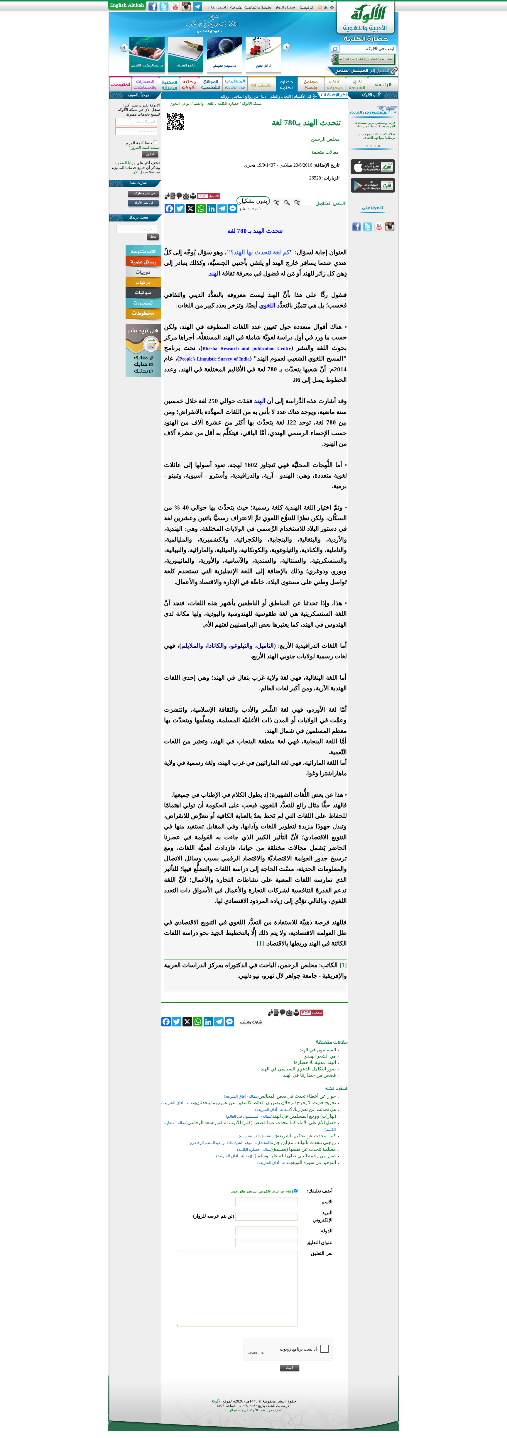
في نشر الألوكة (143, 202)
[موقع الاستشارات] (262, 84)
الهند (214, 273)
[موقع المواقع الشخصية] (211, 84)
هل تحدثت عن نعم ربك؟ (313, 1109)
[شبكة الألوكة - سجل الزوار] (285, 9)
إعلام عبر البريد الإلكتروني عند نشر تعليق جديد (262, 1191)
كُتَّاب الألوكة (371, 95)
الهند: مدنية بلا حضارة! (315, 1062)
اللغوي (267, 305)
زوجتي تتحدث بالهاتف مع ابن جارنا (303, 1142)
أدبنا (264, 96)
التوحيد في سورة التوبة (314, 1162)
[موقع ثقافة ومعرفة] (335, 84)
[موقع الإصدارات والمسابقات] (145, 84)
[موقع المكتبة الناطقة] (169, 84)
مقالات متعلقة (325, 152)
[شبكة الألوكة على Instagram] (186, 6)
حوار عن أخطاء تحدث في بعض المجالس (297, 1096)
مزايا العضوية (125, 163)
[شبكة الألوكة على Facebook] (153, 6)
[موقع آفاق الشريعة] (357, 84)
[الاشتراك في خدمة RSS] (320, 9)
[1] (260, 943)
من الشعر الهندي (319, 1055)
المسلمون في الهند (318, 1049)
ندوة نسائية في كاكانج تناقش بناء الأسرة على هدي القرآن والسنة (373, 124)
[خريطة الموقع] (326, 9)
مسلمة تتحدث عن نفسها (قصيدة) (304, 1149)
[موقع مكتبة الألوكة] (189, 84)
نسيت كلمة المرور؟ (144, 147)
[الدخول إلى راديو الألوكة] (358, 59)
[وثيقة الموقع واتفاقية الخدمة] (250, 9)
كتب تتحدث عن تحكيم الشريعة (306, 1135)
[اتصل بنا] (218, 9)
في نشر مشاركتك (144, 193)
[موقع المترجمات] (120, 84)
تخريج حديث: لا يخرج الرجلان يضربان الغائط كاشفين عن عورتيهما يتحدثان (266, 1102)
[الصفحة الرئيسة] (332, 9)
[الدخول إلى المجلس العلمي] (361, 71)
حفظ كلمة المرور (139, 143)
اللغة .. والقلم (280, 96)
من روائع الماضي (245, 96)
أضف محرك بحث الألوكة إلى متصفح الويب (253, 1410)
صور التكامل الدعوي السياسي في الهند (298, 1068)
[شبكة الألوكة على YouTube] (175, 6)
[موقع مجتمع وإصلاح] (311, 84)
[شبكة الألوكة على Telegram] (197, 6)
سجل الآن (140, 172)
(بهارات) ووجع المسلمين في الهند (304, 1116)
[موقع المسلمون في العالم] (235, 84)
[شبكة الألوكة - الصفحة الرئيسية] (306, 9)
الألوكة (216, 1401)
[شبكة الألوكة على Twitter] (164, 6)
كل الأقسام (302, 96)
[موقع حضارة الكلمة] (287, 84)
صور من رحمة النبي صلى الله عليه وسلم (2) (293, 1155)
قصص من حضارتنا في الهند (309, 1074)
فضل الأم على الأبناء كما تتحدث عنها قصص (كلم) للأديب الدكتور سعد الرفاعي (261, 1122)
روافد (224, 96)
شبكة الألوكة (251, 103)
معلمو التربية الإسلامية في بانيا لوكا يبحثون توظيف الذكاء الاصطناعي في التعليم (372, 138)
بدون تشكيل (253, 201)
